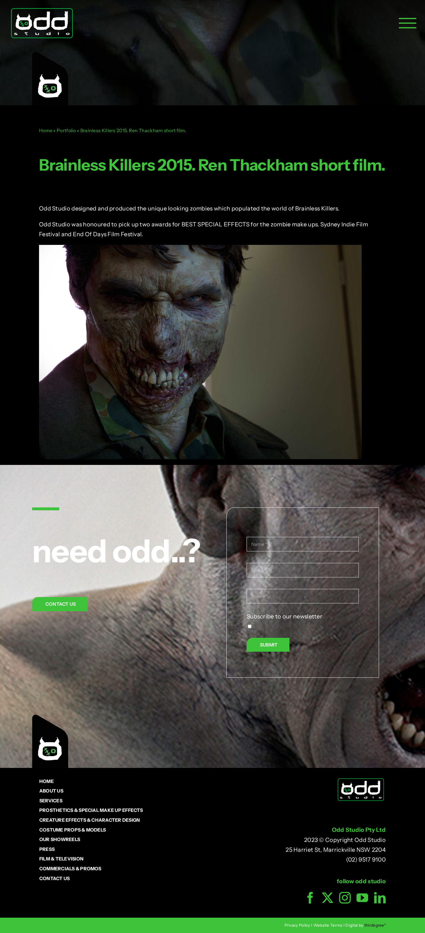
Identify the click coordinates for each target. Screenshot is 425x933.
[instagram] (345, 898)
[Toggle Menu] (407, 23)
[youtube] (362, 898)
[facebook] (310, 898)
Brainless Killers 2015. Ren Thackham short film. (212, 165)
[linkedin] (380, 898)
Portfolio (66, 130)
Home (45, 130)
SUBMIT (269, 645)
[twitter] (327, 898)
